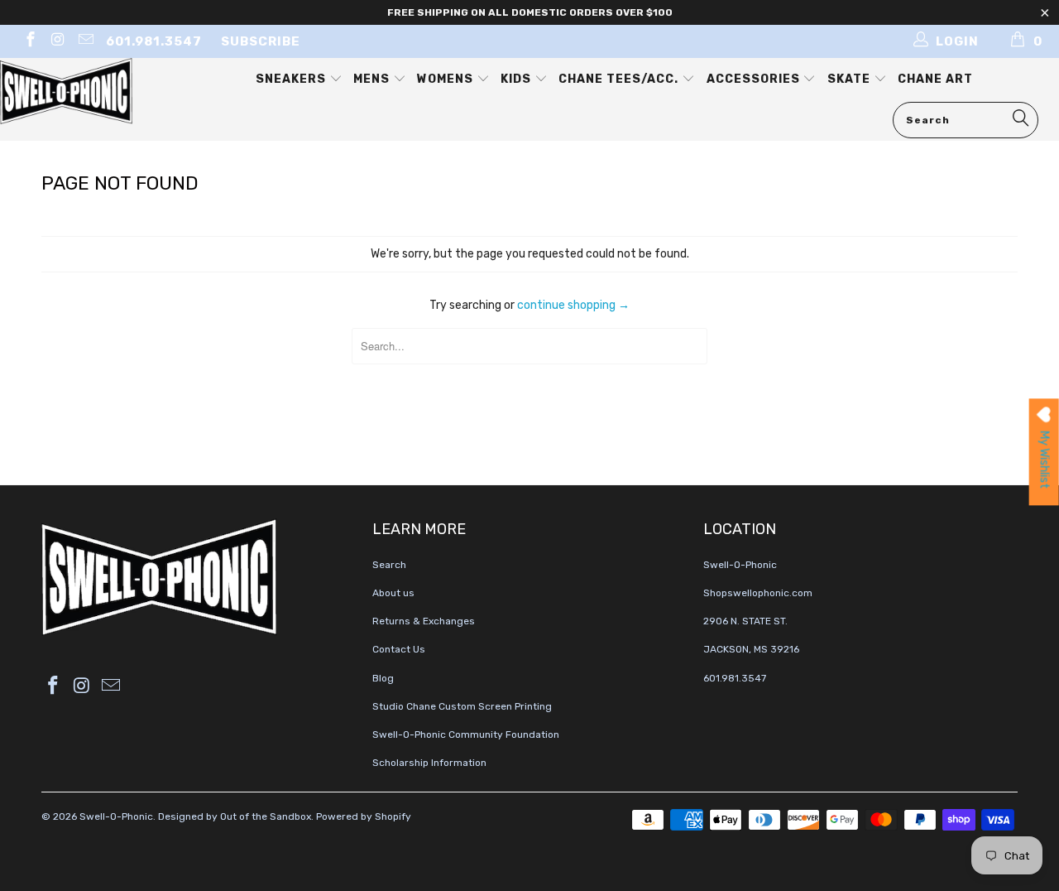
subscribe (260, 41)
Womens (447, 79)
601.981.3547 (154, 41)
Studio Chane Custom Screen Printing (462, 706)
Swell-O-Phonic (116, 816)
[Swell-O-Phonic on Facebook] (29, 41)
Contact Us (398, 649)
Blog (383, 678)
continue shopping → (573, 305)
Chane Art (935, 79)
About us (393, 593)
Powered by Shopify (363, 816)
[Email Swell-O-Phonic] (84, 41)
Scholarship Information (429, 762)
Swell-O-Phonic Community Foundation (465, 734)
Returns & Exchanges (423, 621)
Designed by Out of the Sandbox (234, 816)
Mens (373, 79)
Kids (517, 79)
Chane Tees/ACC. (620, 79)
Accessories (755, 79)
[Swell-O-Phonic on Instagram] (57, 41)
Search (389, 565)
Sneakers (292, 79)
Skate (850, 79)
